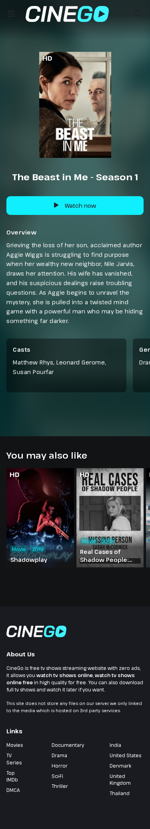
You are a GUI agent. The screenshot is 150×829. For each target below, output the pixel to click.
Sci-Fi (57, 776)
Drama (59, 755)
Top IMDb (12, 776)
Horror (60, 765)
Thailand (120, 793)
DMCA (13, 790)
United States (125, 755)
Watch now (80, 205)
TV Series (14, 759)
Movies (14, 745)
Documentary (68, 745)
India (115, 745)
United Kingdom (120, 779)
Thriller (60, 786)
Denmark (120, 765)
